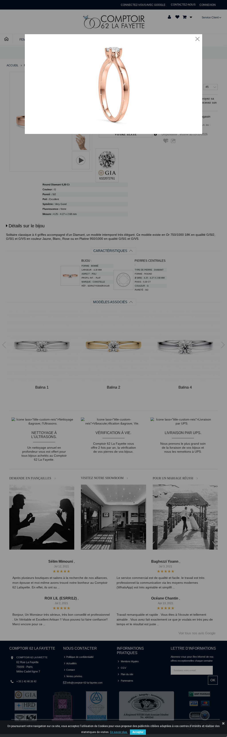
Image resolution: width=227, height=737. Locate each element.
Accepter (137, 732)
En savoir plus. (119, 732)
